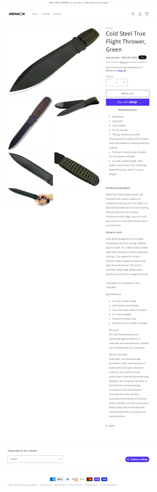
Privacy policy (46, 485)
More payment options (127, 109)
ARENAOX (17, 485)
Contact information (108, 485)
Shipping (123, 62)
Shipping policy (91, 485)
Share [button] (112, 425)
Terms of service (75, 485)
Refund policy (60, 485)
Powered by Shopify (30, 485)
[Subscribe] (59, 459)
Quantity (110, 76)
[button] (133, 14)
